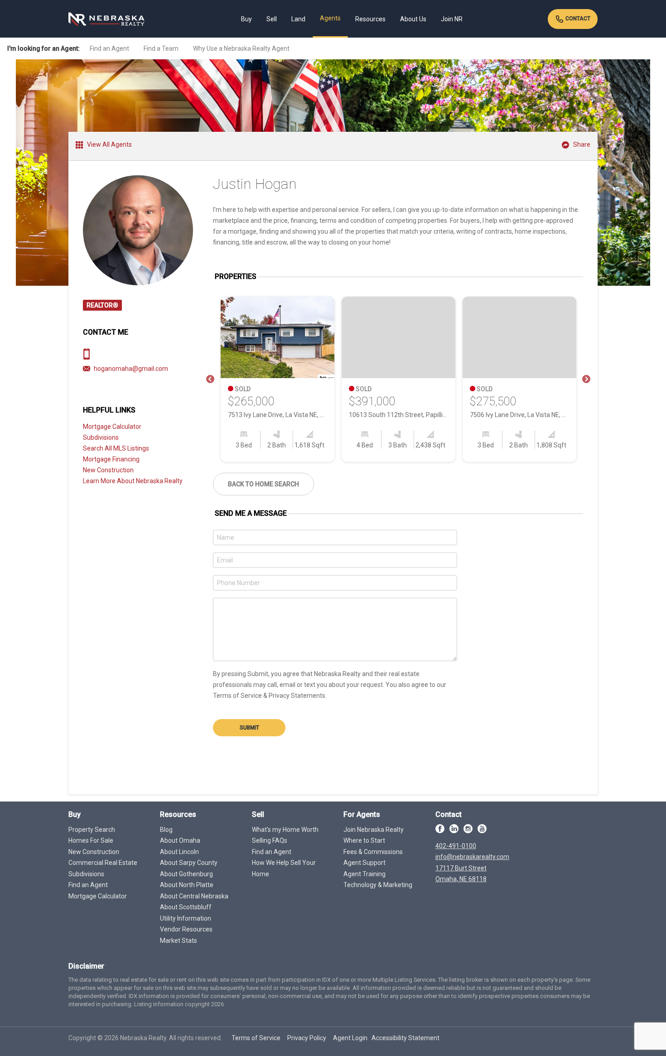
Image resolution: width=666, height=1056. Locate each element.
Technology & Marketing (377, 884)
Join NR (452, 19)
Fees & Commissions (373, 851)
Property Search (91, 829)
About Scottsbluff (186, 907)
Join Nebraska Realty (373, 829)
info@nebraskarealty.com (472, 856)
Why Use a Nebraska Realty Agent (241, 48)
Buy (246, 19)
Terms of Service (256, 1038)
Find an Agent (109, 48)
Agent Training (364, 874)
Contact (577, 18)
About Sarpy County (188, 862)
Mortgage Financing (111, 459)
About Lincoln (179, 851)
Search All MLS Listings (116, 448)
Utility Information (185, 918)
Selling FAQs (269, 840)
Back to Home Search (263, 484)
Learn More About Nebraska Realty (133, 481)
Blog (166, 829)
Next (586, 379)
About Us (413, 19)
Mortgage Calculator (112, 426)
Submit (249, 728)
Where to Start (364, 840)
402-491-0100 (455, 846)
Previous (210, 379)
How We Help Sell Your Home (284, 868)
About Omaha (180, 840)
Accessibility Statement (405, 1038)
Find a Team (161, 48)
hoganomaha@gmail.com (131, 368)
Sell (271, 19)
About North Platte (186, 884)
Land (298, 19)
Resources (370, 19)
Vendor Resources (186, 929)
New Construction (108, 470)
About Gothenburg (186, 874)
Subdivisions (101, 437)
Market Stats (178, 940)
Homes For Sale (90, 840)
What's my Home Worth (285, 829)
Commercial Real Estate (102, 862)
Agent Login (350, 1038)
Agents (330, 18)
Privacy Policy (306, 1038)
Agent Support (364, 862)
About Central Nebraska (194, 896)
